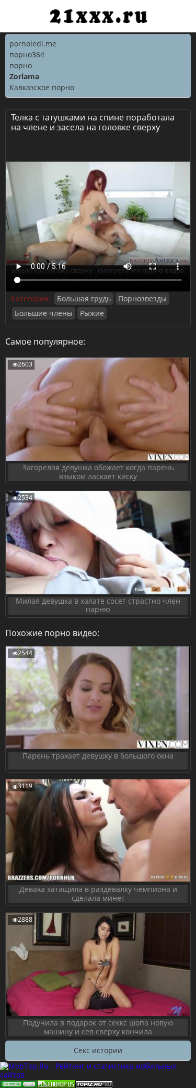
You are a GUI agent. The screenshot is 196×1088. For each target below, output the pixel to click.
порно (20, 65)
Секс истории (98, 1050)
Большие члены (44, 313)
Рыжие (92, 313)
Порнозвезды (142, 298)
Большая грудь (84, 298)
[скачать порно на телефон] (94, 1083)
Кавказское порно (41, 87)
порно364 (26, 54)
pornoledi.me (32, 43)
